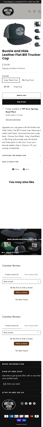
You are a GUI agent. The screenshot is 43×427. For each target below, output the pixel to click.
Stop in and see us (13, 392)
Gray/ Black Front (11, 80)
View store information (13, 120)
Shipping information (14, 155)
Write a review (21, 292)
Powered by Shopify (21, 424)
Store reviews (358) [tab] (31, 274)
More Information (13, 364)
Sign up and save (12, 371)
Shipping (5, 68)
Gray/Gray (18, 86)
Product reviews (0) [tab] (12, 274)
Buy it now (21, 102)
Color (5, 76)
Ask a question (10, 162)
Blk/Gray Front (28, 80)
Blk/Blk (6, 86)
